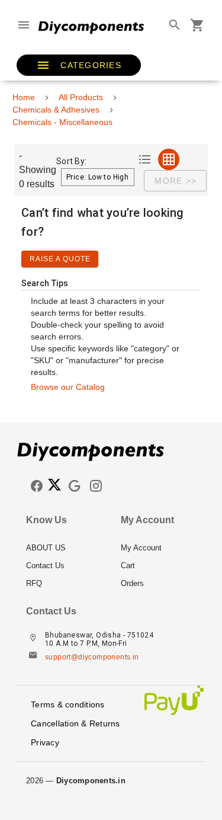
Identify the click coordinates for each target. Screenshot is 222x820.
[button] (79, 65)
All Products (81, 97)
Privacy (45, 742)
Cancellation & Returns (75, 723)
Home (23, 97)
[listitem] (64, 548)
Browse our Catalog (68, 387)
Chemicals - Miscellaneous (62, 122)
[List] (145, 159)
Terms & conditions (68, 704)
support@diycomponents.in (92, 657)
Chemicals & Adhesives (55, 109)
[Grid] (168, 159)
